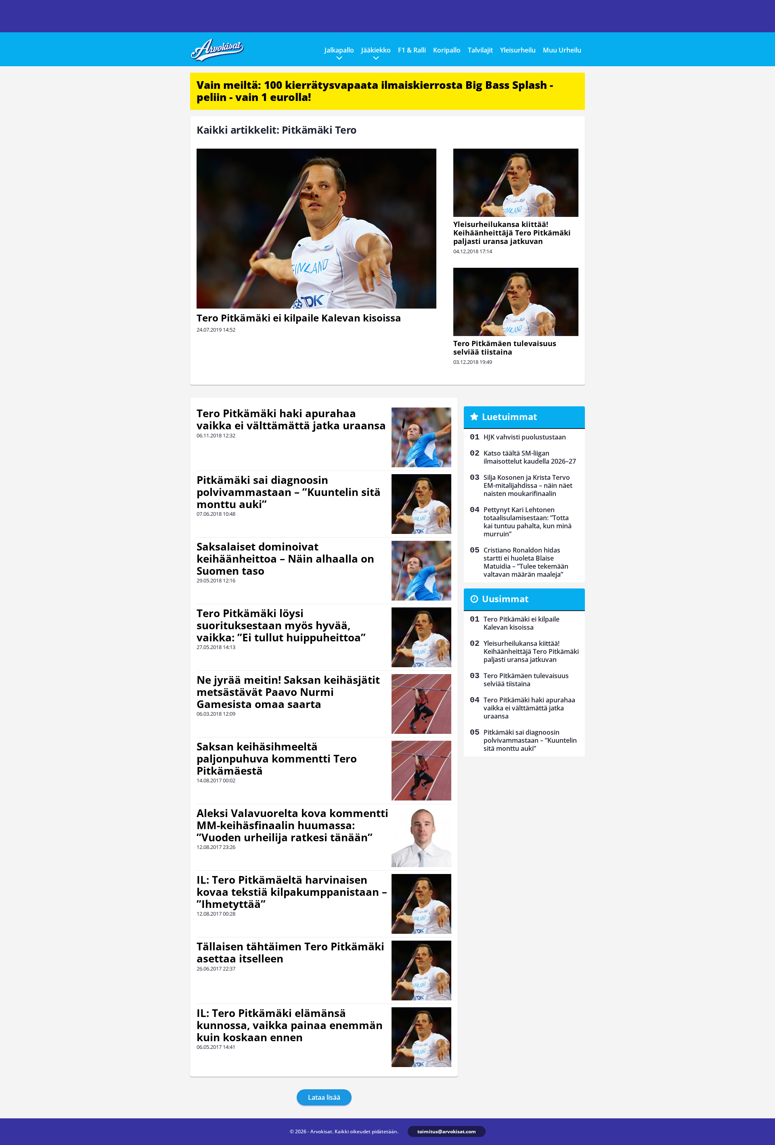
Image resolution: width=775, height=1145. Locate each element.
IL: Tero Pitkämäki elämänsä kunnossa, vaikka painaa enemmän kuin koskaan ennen (290, 1025)
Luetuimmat (509, 416)
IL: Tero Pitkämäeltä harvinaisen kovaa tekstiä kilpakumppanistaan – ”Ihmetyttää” (292, 891)
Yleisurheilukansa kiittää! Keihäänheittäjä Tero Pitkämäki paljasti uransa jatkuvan (512, 232)
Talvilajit (480, 50)
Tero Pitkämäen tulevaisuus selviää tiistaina (504, 347)
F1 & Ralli (412, 50)
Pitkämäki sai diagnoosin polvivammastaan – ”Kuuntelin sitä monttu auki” (289, 492)
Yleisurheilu (518, 50)
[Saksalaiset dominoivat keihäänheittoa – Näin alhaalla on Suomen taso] (421, 571)
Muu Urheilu (562, 50)
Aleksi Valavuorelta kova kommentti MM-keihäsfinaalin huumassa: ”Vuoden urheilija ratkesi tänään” (292, 825)
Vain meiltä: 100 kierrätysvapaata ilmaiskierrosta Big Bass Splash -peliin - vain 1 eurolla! (375, 91)
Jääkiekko (376, 50)
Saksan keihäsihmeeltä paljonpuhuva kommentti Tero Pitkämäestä (277, 758)
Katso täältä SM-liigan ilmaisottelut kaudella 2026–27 (530, 457)
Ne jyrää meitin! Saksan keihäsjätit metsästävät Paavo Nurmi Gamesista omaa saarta (288, 691)
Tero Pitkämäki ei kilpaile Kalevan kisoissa (299, 317)
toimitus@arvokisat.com (446, 1131)
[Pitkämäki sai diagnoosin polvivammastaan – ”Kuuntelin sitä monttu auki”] (421, 504)
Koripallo (447, 50)
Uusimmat (505, 598)
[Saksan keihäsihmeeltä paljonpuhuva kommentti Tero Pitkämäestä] (421, 770)
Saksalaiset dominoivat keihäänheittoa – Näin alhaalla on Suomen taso (285, 558)
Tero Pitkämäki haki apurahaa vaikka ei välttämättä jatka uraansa (291, 419)
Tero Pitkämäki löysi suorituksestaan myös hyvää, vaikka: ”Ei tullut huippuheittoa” (281, 625)
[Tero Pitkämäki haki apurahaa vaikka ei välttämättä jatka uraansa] (421, 437)
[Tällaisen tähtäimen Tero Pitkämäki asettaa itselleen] (421, 970)
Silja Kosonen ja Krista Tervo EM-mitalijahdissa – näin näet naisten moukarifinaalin (528, 485)
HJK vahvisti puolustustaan (525, 437)
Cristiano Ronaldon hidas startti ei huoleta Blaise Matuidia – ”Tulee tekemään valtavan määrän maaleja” (526, 562)
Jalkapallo (339, 50)
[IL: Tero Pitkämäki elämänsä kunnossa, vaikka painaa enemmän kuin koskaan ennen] (421, 1037)
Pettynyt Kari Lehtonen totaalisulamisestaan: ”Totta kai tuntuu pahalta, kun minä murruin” (528, 521)
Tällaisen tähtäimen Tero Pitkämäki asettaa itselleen (290, 952)
